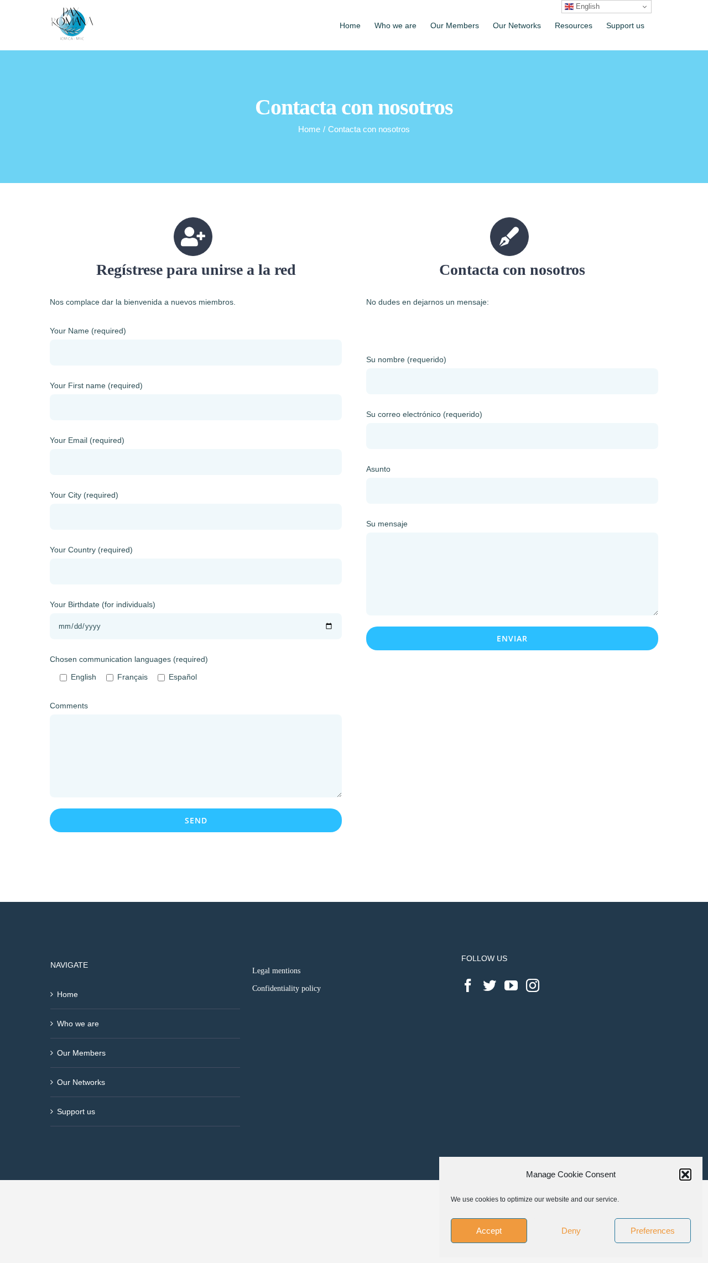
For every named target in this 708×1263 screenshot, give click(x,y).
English (587, 6)
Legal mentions (276, 971)
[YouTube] (511, 985)
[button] (685, 1174)
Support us (76, 1111)
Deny (571, 1230)
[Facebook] (468, 985)
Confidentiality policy (286, 988)
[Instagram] (532, 985)
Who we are (78, 1023)
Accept (489, 1230)
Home (67, 994)
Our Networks (81, 1082)
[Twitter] (489, 985)
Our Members (81, 1052)
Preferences (653, 1230)
